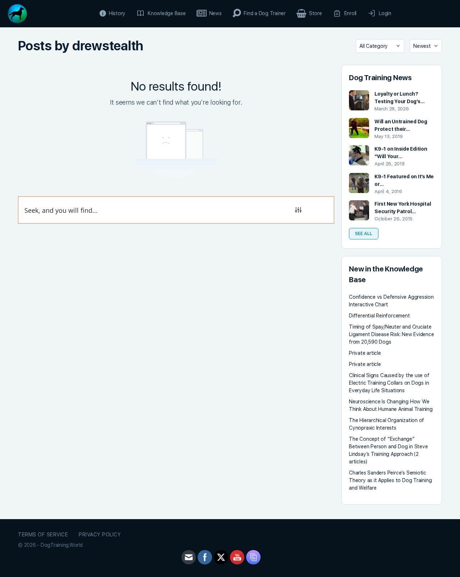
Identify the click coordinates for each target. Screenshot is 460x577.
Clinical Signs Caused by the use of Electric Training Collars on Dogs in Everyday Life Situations (389, 382)
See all (363, 233)
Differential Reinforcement (379, 316)
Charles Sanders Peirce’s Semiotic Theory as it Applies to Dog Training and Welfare (390, 480)
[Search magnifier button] (320, 210)
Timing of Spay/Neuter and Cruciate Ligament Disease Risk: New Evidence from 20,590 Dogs (391, 334)
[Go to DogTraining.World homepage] (17, 13)
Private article (365, 353)
